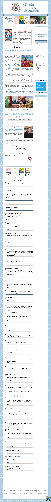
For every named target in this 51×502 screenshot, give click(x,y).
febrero (38, 71)
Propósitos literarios (41, 490)
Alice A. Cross (8, 396)
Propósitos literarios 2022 (23, 493)
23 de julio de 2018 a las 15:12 (14, 396)
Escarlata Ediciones (28, 490)
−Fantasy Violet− (9, 380)
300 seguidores (34, 491)
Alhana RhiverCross (9, 249)
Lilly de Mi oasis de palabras (10, 429)
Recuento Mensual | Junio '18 (40, 64)
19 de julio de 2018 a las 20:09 (18, 213)
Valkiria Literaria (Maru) (9, 456)
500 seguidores (41, 491)
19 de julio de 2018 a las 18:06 (13, 182)
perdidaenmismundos (9, 312)
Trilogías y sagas (23, 491)
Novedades (36, 490)
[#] (9, 23)
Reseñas (6, 488)
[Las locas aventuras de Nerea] (27, 23)
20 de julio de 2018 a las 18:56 (16, 249)
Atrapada (7, 182)
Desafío (20, 490)
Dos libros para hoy (9, 297)
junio (37, 67)
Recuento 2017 (35, 493)
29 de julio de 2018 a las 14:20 (18, 429)
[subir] (48, 498)
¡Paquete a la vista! (27, 488)
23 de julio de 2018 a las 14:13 (12, 374)
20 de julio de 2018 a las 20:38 (11, 259)
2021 (36, 44)
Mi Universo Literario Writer (10, 213)
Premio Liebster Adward (10, 490)
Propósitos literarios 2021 (17, 493)
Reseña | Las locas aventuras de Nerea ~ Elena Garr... (27, 174)
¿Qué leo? (32, 488)
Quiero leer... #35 (38, 58)
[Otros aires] (16, 23)
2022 (36, 43)
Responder (7, 197)
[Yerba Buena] (21, 23)
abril (37, 69)
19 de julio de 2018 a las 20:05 (14, 207)
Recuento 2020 (42, 493)
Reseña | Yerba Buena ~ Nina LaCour (21, 174)
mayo (37, 68)
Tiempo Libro (12, 255)
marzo (37, 70)
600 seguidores (44, 491)
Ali (6, 259)
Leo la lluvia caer (9, 264)
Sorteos (40, 488)
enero (37, 72)
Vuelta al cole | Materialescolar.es (40, 63)
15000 (31, 491)
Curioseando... (19, 488)
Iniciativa (33, 490)
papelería (30, 491)
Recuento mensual (13, 488)
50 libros (38, 491)
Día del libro (23, 490)
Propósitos (14, 491)
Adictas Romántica (8, 466)
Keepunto (5, 490)
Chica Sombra (8, 207)
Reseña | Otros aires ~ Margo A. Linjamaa (9, 174)
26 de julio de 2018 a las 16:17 (13, 408)
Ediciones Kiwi (7, 491)
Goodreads (11, 491)
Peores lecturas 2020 (11, 493)
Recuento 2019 (39, 493)
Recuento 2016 (31, 493)
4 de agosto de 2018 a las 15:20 (17, 456)
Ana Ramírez (8, 408)
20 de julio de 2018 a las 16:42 (12, 233)
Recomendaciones (18, 491)
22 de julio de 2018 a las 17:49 (16, 312)
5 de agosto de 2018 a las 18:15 (16, 466)
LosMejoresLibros (8, 450)
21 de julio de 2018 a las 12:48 (15, 268)
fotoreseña (26, 491)
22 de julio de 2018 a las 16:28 (16, 297)
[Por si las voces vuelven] (37, 23)
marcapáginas (16, 490)
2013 (36, 78)
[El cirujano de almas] (32, 23)
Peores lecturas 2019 (6, 493)
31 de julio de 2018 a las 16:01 (15, 450)
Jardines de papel (8, 268)
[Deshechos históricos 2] (43, 23)
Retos (37, 488)
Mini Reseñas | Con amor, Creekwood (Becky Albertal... (15, 171)
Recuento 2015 (28, 493)
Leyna (7, 233)
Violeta (7, 374)
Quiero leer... (45, 488)
